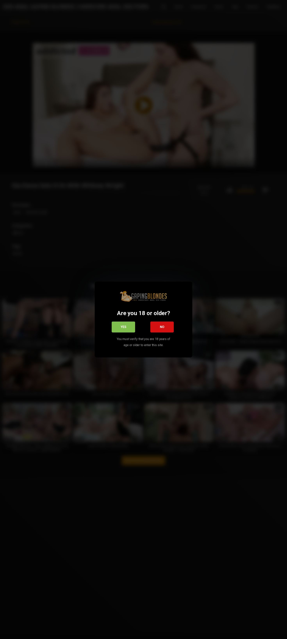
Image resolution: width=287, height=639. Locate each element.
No (162, 327)
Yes (123, 327)
